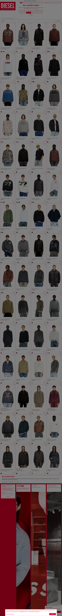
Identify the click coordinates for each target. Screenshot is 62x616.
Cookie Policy (37, 611)
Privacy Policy (32, 611)
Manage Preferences (23, 611)
